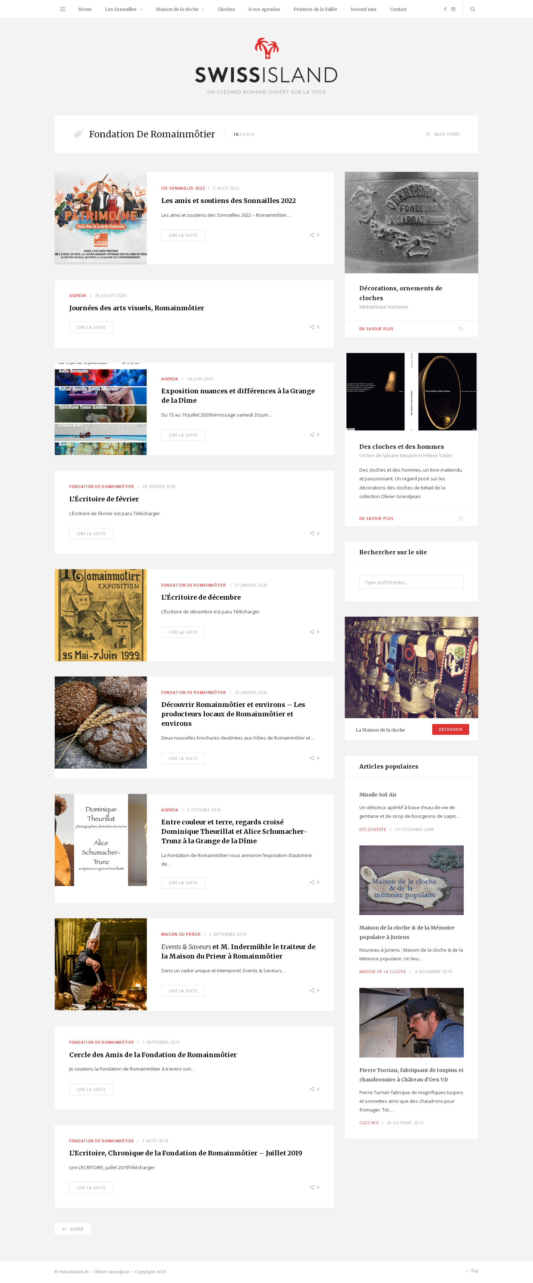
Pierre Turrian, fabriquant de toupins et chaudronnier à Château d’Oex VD (411, 1075)
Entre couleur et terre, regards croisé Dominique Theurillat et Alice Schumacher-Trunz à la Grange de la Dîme (234, 831)
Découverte (373, 829)
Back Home (447, 134)
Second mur (364, 9)
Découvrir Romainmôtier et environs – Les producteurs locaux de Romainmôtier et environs (233, 714)
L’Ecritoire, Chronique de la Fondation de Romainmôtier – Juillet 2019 (185, 1153)
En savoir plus (376, 328)
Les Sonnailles (121, 9)
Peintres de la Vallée (315, 9)
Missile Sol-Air (378, 794)
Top (474, 1270)
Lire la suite (183, 235)
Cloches (226, 9)
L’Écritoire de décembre (201, 597)
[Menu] (62, 9)
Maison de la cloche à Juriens (407, 932)
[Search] (471, 9)
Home (85, 9)
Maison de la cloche (177, 9)
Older (77, 1229)
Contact (398, 9)
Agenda (77, 295)
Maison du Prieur (181, 934)
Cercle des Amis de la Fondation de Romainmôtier (153, 1055)
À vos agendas (264, 9)
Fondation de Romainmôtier (101, 486)
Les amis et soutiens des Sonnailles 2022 (228, 200)
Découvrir (451, 729)
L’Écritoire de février (104, 499)
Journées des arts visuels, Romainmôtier (136, 308)
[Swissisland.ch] (266, 66)
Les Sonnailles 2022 (182, 188)
